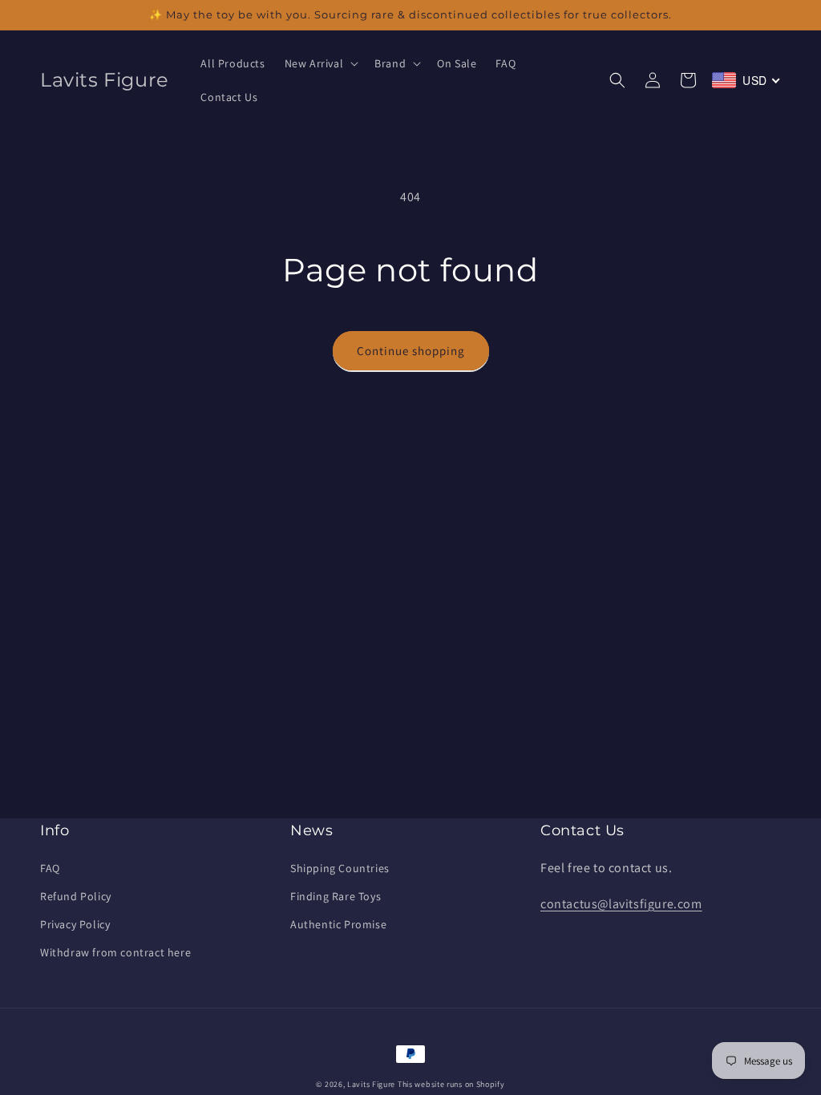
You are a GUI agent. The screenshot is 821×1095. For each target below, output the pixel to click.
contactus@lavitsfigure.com (621, 903)
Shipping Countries (340, 868)
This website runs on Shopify (451, 1084)
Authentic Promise (338, 924)
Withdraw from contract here (115, 952)
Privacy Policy (75, 924)
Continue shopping (411, 350)
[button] (320, 63)
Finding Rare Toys (335, 896)
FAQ (50, 868)
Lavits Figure (371, 1084)
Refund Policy (75, 896)
